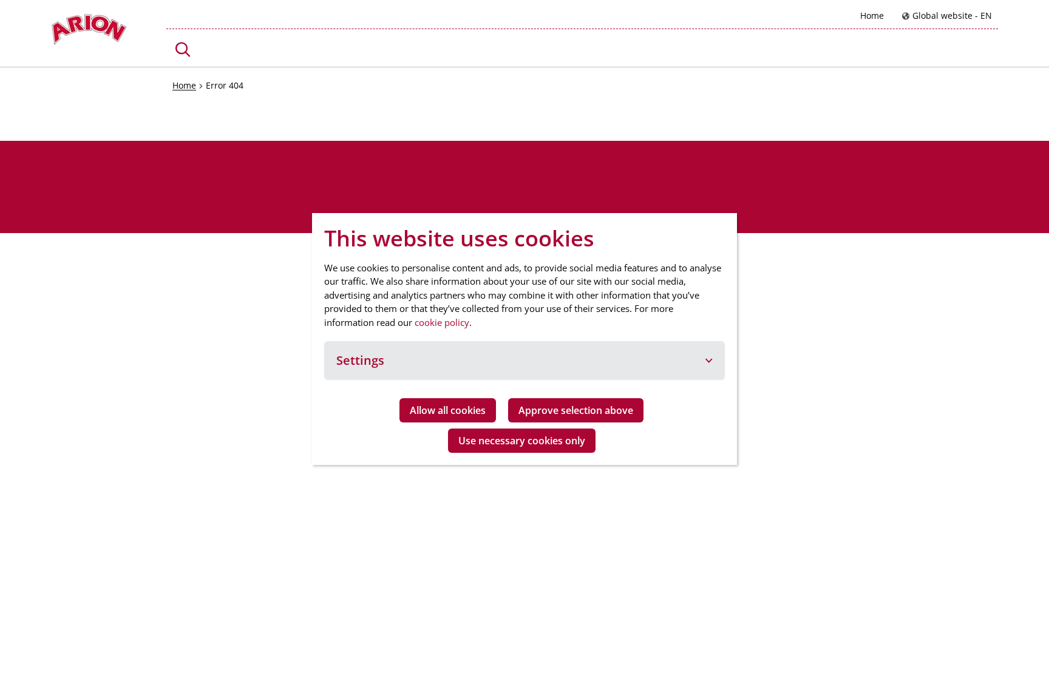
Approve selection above (575, 410)
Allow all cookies (448, 410)
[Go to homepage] (89, 32)
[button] (183, 49)
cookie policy (442, 322)
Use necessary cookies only (521, 440)
